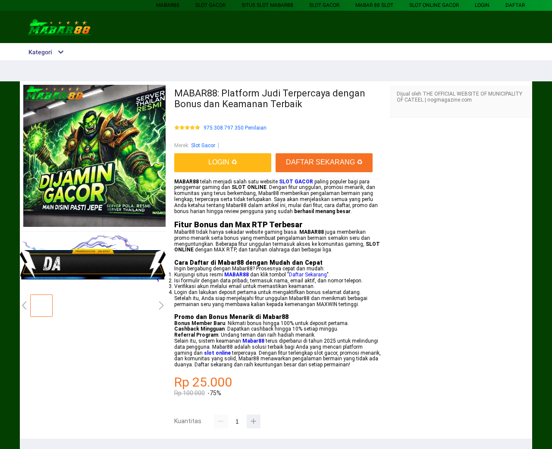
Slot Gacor (210, 5)
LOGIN (482, 5)
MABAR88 (167, 5)
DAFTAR (515, 5)
